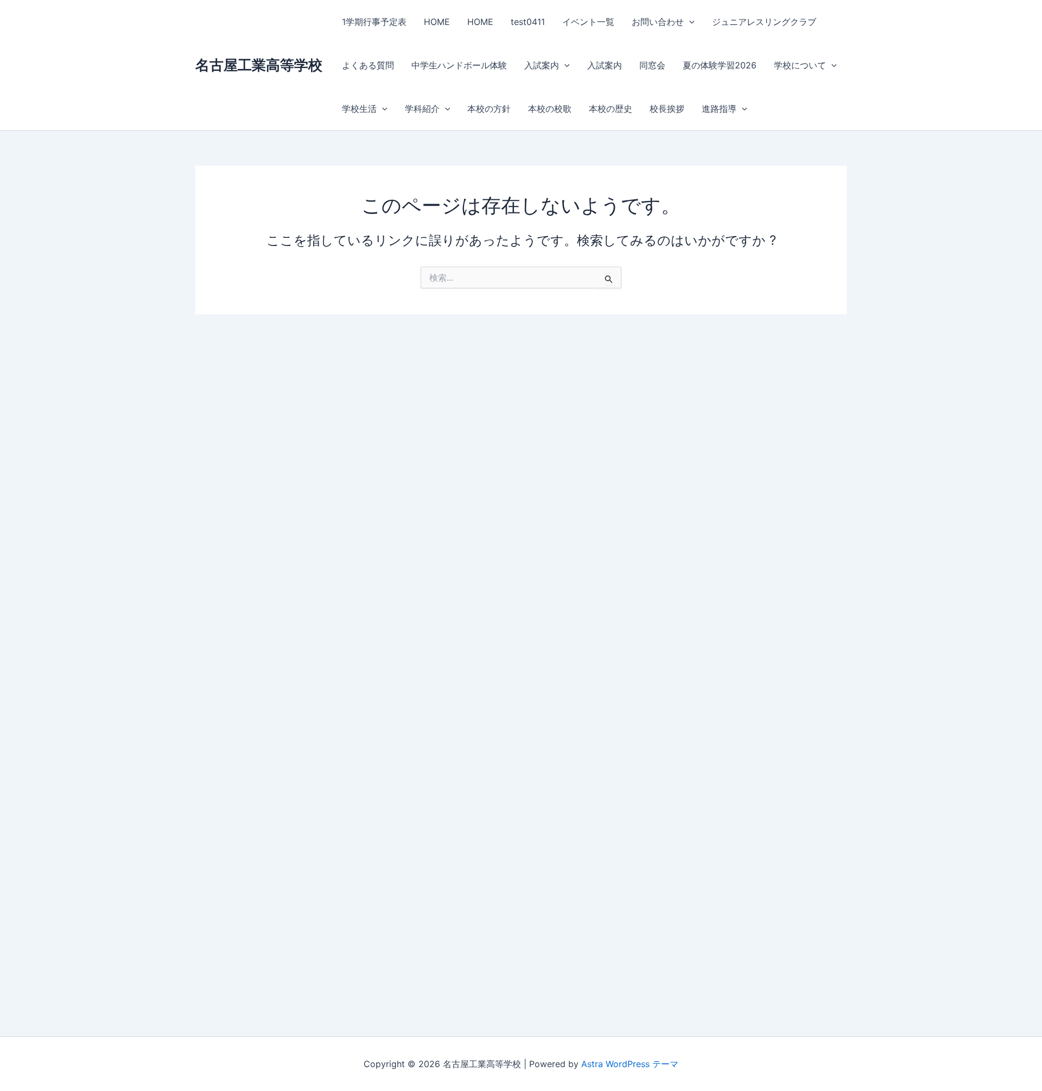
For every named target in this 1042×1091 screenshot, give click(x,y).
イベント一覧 (588, 21)
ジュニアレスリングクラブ (764, 21)
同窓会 (652, 65)
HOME (437, 21)
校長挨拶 (667, 108)
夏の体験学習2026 (720, 65)
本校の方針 (489, 108)
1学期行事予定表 (374, 21)
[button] (689, 21)
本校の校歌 (549, 108)
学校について (800, 65)
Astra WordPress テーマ (629, 1063)
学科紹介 (422, 108)
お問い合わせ (658, 21)
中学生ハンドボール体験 (459, 65)
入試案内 (541, 65)
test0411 (528, 21)
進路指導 (719, 108)
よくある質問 (368, 65)
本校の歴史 (610, 108)
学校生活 (359, 108)
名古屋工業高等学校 (258, 64)
